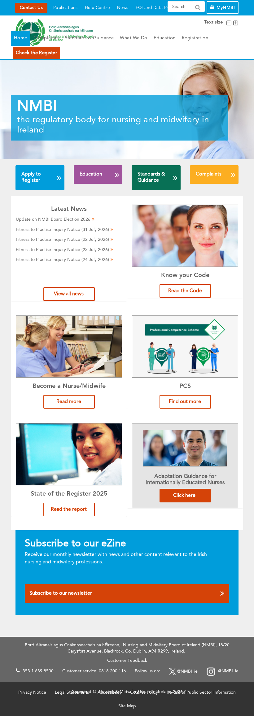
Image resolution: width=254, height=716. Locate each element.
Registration (195, 38)
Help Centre (97, 8)
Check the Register (36, 53)
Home (20, 38)
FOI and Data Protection (161, 8)
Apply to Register (31, 177)
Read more (68, 401)
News (123, 8)
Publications (65, 8)
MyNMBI (226, 8)
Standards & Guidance (89, 38)
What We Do (133, 38)
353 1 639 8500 (38, 671)
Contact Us (31, 8)
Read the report (69, 509)
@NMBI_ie (187, 671)
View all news (69, 294)
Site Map (127, 706)
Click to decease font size (228, 23)
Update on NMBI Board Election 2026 (53, 219)
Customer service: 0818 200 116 (94, 671)
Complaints (46, 38)
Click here (185, 495)
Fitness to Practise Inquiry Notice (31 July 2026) (62, 230)
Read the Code (185, 291)
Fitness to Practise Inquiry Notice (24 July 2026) (62, 260)
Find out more (185, 401)
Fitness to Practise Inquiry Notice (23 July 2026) (62, 250)
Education (165, 38)
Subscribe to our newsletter (60, 593)
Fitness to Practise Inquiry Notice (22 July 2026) (62, 239)
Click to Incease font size (235, 23)
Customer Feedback (127, 660)
